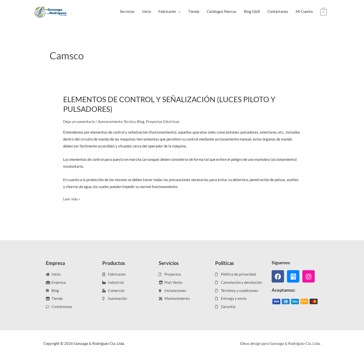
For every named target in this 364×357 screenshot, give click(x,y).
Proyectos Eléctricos (163, 121)
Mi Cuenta (304, 11)
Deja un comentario (79, 121)
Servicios (127, 11)
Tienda (193, 11)
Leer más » (71, 198)
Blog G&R (252, 11)
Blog (140, 121)
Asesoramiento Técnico (116, 121)
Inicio (146, 11)
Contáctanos (277, 11)
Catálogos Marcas (221, 11)
